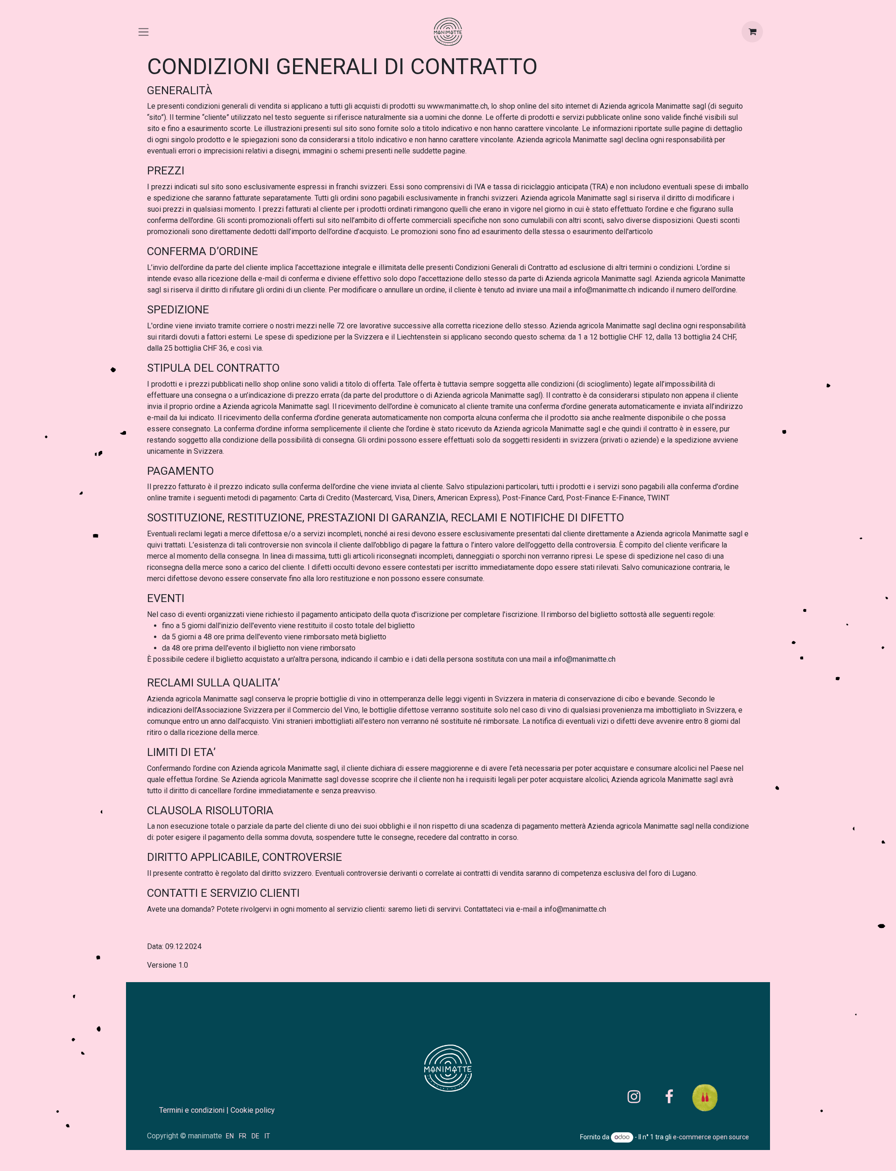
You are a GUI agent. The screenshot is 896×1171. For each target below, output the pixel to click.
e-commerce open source (711, 1137)
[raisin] (716, 1097)
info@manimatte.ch (584, 659)
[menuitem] (230, 1136)
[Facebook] (669, 1097)
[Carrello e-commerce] (752, 31)
